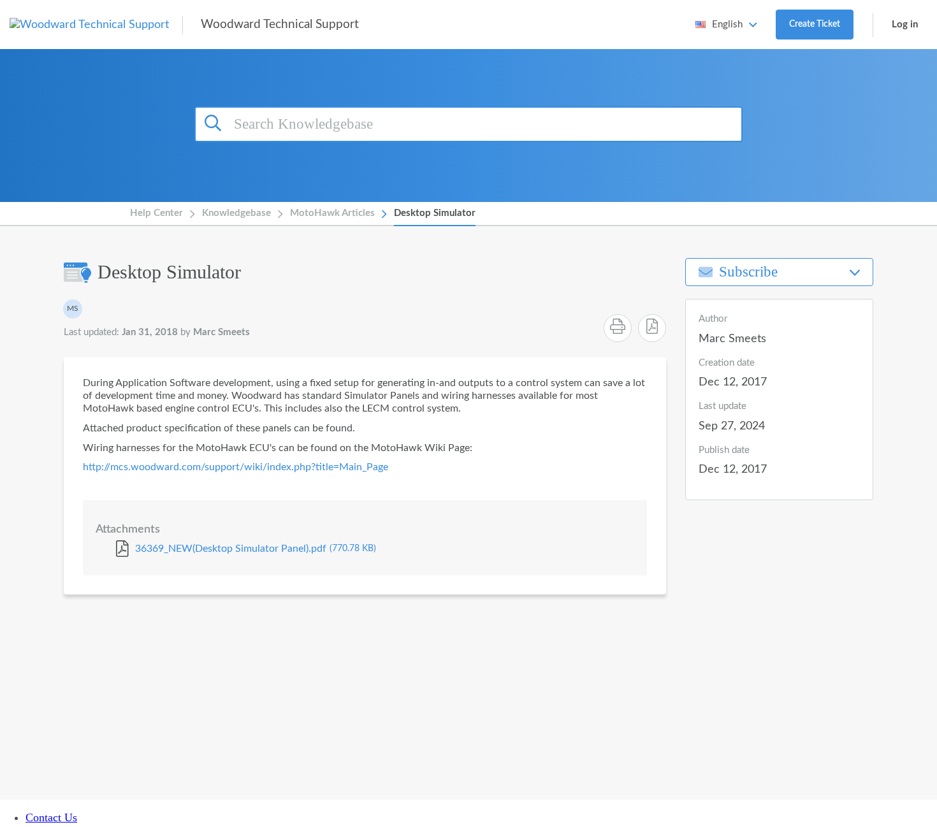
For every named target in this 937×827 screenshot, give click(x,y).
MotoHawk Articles (332, 213)
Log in (905, 24)
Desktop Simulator (435, 213)
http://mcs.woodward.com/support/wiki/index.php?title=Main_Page (235, 467)
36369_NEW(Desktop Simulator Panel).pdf (255, 548)
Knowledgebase (236, 213)
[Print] (618, 328)
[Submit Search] (215, 122)
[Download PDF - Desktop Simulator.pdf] (652, 328)
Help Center (156, 213)
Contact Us (51, 817)
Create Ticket (814, 24)
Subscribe (748, 272)
